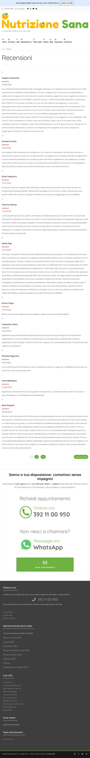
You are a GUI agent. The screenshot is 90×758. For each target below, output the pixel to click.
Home (4, 42)
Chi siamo (11, 42)
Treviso (6, 663)
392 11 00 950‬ (47, 599)
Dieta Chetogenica (9, 707)
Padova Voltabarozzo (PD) (16, 650)
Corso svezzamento (10, 698)
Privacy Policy (8, 612)
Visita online (37, 42)
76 (43, 457)
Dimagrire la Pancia (10, 701)
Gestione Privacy (9, 618)
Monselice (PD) (10, 646)
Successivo (79, 457)
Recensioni (58, 42)
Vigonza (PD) (9, 658)
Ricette (46, 42)
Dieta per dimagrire (10, 692)
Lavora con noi (8, 739)
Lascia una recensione (11, 725)
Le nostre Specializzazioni (12, 685)
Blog (51, 42)
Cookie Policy (7, 615)
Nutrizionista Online (10, 695)
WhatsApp (21, 9)
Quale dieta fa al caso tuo (12, 688)
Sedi (18, 42)
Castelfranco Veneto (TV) (15, 667)
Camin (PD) (8, 642)
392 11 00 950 (67, 3)
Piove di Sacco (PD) (12, 654)
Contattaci (68, 42)
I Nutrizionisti (7, 682)
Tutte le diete (7, 710)
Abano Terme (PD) (12, 637)
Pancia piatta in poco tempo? (13, 704)
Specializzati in (26, 42)
